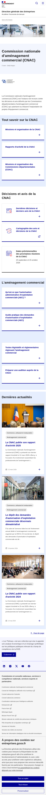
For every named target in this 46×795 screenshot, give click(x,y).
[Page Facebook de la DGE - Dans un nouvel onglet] (29, 666)
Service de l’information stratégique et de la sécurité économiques (22, 733)
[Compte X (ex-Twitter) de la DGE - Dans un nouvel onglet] (16, 666)
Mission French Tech (8, 715)
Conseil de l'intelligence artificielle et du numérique (17, 690)
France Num (5, 708)
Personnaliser (23, 791)
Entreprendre (6, 705)
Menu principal (43, 3)
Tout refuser (23, 785)
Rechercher (36, 3)
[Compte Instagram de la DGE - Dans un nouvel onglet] (10, 666)
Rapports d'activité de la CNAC (20, 147)
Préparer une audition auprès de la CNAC (21, 371)
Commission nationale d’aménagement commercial (17, 687)
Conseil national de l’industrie (11, 694)
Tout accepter (23, 778)
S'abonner (8, 654)
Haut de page (38, 633)
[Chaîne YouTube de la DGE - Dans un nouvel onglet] (23, 666)
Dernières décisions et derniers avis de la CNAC (28, 209)
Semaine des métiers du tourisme (12, 730)
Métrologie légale (7, 712)
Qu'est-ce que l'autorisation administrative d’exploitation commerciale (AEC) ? (19, 295)
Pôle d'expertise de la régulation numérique (15, 723)
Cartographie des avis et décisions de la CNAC (27, 229)
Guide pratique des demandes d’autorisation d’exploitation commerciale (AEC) (19, 317)
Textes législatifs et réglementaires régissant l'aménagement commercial (22, 350)
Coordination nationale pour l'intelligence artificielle (17, 701)
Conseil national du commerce (11, 698)
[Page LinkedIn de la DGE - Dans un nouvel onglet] (4, 666)
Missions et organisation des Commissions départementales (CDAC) (20, 167)
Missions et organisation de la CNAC (22, 129)
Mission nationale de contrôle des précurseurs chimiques (19, 719)
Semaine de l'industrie (8, 726)
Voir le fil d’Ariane (7, 20)
